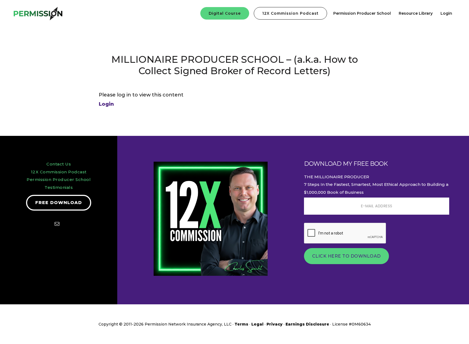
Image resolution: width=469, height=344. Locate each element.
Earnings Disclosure (307, 324)
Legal (257, 324)
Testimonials (59, 187)
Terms (241, 324)
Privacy (275, 324)
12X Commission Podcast (59, 171)
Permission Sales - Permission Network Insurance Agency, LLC (54, 13)
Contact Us (58, 164)
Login (106, 104)
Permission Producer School (59, 179)
